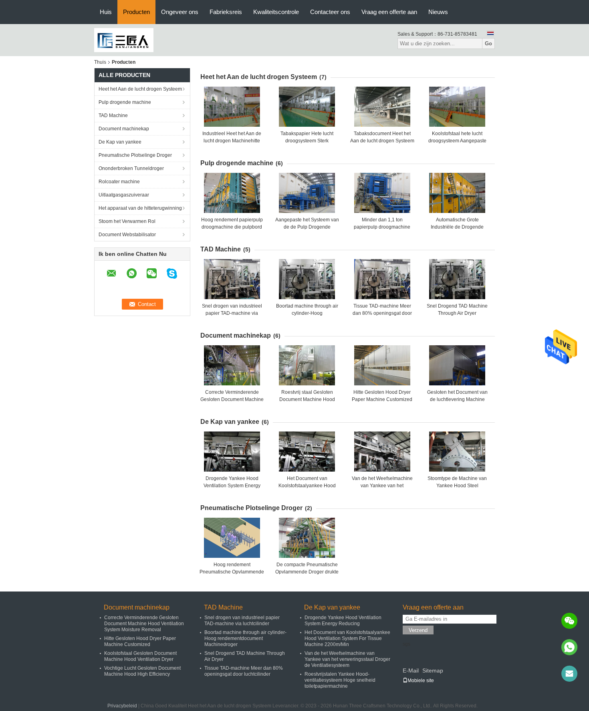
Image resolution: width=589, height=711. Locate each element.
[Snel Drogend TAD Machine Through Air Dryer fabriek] (457, 279)
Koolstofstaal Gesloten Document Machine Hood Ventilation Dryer (140, 656)
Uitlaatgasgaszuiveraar (124, 195)
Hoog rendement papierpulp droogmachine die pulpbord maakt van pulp (232, 227)
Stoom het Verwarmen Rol (127, 221)
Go (488, 44)
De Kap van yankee (120, 142)
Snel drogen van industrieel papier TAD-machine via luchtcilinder (232, 313)
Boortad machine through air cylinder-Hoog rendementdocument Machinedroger (245, 638)
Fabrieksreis (226, 11)
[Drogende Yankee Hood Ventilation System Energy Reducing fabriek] (232, 451)
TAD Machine (113, 115)
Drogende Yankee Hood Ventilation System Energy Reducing (232, 486)
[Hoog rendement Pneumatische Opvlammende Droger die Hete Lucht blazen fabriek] (232, 538)
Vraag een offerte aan (389, 11)
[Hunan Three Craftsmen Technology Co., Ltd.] (123, 40)
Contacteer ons (330, 11)
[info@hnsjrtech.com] (569, 673)
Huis (106, 11)
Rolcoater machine (119, 181)
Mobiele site (420, 680)
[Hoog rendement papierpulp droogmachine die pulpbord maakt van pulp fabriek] (232, 193)
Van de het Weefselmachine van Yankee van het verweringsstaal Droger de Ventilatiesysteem (347, 659)
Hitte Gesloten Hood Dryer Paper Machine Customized (140, 641)
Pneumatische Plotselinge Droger (135, 155)
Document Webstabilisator (127, 234)
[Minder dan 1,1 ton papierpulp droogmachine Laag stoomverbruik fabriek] (382, 193)
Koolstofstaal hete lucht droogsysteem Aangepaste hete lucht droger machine (457, 141)
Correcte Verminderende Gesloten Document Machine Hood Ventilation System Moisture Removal (144, 623)
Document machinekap (124, 129)
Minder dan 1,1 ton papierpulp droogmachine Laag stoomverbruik (382, 227)
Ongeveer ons (179, 11)
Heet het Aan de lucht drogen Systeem (140, 89)
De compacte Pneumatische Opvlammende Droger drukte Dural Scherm (307, 572)
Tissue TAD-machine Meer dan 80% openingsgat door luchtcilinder (382, 313)
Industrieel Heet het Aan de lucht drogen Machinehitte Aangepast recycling (231, 141)
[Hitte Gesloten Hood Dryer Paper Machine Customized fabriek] (382, 365)
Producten (136, 11)
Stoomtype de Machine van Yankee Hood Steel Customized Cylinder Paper (457, 486)
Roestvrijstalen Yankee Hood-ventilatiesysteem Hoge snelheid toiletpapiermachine (340, 680)
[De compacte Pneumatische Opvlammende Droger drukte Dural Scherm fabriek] (307, 538)
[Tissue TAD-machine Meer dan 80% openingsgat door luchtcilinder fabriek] (382, 279)
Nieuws (438, 11)
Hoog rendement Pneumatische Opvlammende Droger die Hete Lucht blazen (232, 572)
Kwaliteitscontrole (276, 11)
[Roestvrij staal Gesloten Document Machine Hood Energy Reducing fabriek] (307, 365)
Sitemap (432, 670)
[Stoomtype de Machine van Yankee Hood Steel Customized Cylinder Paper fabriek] (457, 451)
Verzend (418, 630)
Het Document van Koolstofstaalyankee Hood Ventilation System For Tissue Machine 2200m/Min (347, 638)
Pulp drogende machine (125, 102)
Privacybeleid (122, 706)
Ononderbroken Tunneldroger (131, 168)
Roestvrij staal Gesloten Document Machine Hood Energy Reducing (307, 399)
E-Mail (411, 670)
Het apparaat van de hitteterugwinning (140, 208)
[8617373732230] (569, 647)
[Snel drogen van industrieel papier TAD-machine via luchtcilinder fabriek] (232, 279)
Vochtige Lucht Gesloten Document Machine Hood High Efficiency (142, 671)
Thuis (100, 62)
